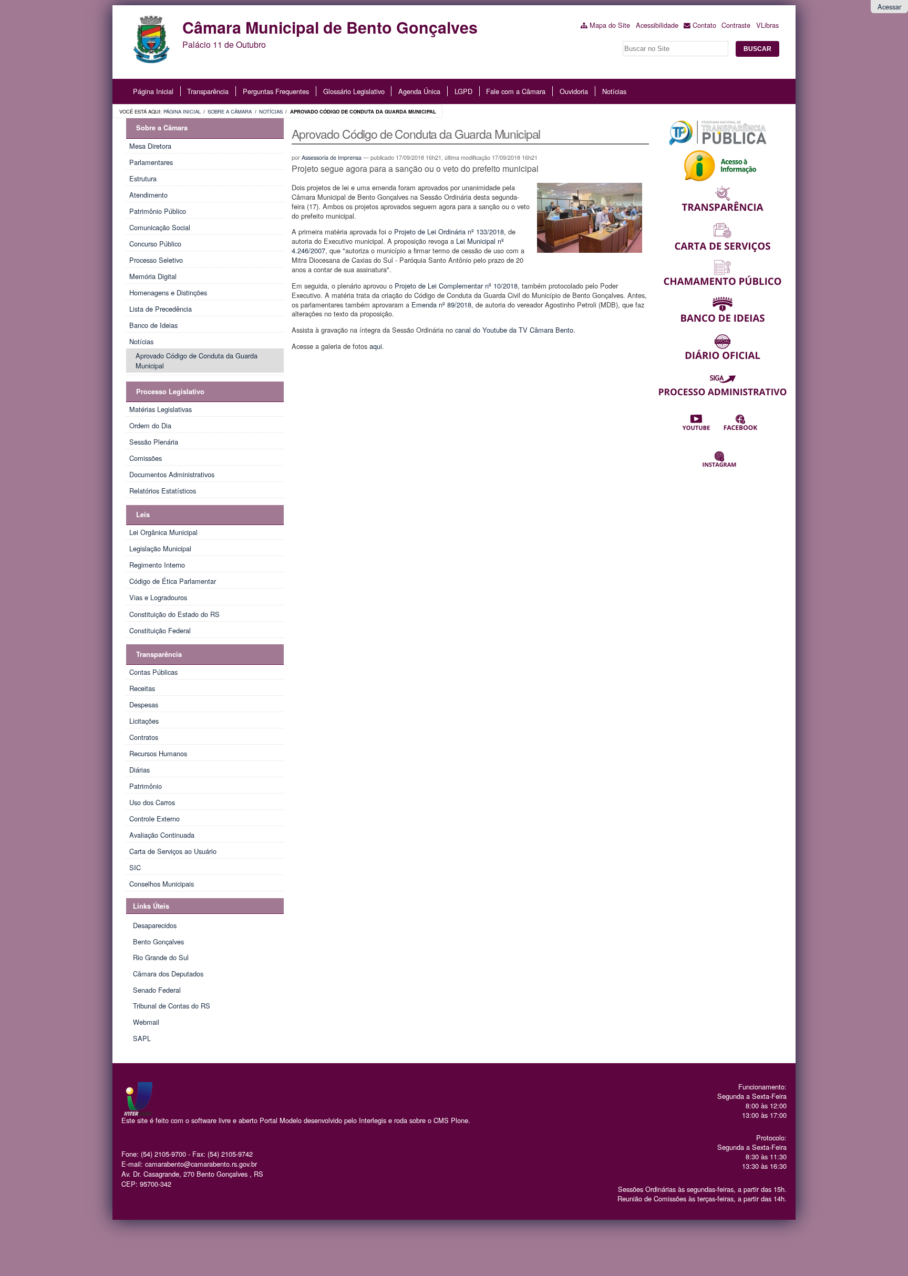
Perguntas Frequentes (276, 91)
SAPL (142, 1038)
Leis (143, 514)
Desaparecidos (155, 925)
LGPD (463, 91)
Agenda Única (419, 91)
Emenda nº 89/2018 (441, 305)
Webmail (146, 1022)
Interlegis (372, 1120)
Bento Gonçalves (158, 941)
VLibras (767, 25)
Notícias (614, 91)
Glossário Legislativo (354, 91)
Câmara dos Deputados (168, 974)
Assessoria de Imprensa (332, 157)
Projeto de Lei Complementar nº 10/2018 (456, 286)
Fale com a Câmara (515, 91)
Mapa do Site (610, 25)
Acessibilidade (657, 25)
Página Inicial (153, 91)
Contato (704, 25)
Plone (459, 1120)
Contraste (735, 25)
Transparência (208, 91)
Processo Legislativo (170, 391)
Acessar (889, 7)
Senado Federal (157, 990)
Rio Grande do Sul (161, 957)
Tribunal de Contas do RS (171, 1006)
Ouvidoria (574, 91)
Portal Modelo (281, 1120)
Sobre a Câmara (230, 111)
